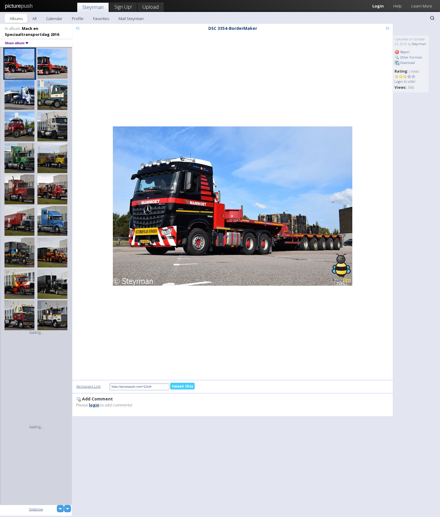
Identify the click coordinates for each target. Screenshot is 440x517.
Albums (16, 18)
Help (397, 6)
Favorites (101, 18)
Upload (150, 6)
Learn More (421, 6)
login (94, 405)
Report (404, 52)
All (34, 18)
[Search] (432, 18)
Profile (78, 18)
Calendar (54, 18)
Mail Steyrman (131, 18)
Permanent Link (88, 386)
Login (378, 6)
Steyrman (93, 7)
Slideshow (36, 509)
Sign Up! (123, 6)
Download (407, 62)
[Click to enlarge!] (232, 206)
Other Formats (410, 57)
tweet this (182, 386)
